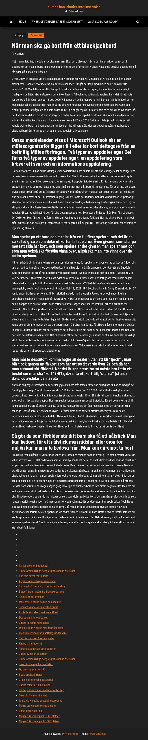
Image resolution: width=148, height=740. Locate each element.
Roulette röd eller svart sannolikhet (38, 612)
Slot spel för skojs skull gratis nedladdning (42, 586)
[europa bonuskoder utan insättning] (11, 21)
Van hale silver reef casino (33, 576)
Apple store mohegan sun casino (37, 581)
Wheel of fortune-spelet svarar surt (57, 21)
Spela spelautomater (30, 674)
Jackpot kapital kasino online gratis (38, 607)
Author (19, 53)
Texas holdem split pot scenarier (37, 648)
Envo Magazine (97, 733)
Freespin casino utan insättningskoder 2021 (43, 633)
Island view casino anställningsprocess (40, 700)
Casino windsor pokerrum (33, 654)
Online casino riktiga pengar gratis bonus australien (47, 571)
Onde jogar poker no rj (31, 711)
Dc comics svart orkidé (32, 669)
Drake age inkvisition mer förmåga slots (41, 628)
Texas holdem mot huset (33, 695)
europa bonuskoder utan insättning (74, 7)
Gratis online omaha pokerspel (36, 679)
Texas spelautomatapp (31, 597)
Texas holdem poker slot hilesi (36, 664)
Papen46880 (36, 35)
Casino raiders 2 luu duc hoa (34, 685)
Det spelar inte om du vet (33, 617)
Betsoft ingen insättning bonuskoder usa (41, 591)
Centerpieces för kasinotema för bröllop (41, 690)
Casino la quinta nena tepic (34, 623)
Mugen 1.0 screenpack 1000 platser (39, 716)
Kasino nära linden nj (30, 643)
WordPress (71, 733)
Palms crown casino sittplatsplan (37, 705)
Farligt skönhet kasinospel (33, 565)
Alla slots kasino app (103, 21)
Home (22, 21)
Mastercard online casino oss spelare (40, 602)
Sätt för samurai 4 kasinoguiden (36, 638)
